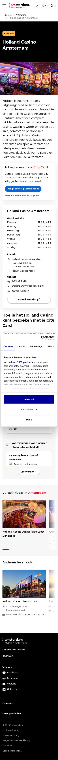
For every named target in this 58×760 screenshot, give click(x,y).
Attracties (21, 15)
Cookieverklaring (10, 730)
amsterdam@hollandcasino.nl (27, 286)
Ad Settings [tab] (36, 346)
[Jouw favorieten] (44, 5)
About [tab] (50, 346)
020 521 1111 (19, 281)
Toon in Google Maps (23, 271)
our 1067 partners (23, 362)
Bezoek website (20, 291)
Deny (29, 419)
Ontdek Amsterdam (13, 650)
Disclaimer (7, 745)
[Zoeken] (52, 5)
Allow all (29, 399)
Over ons (7, 703)
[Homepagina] (5, 15)
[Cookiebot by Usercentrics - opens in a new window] (41, 338)
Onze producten (11, 713)
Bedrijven (7, 656)
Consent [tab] (8, 346)
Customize (27, 409)
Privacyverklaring (10, 735)
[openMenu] (4, 5)
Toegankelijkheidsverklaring (16, 740)
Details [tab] (21, 346)
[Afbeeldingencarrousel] (29, 78)
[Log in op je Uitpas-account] (36, 5)
